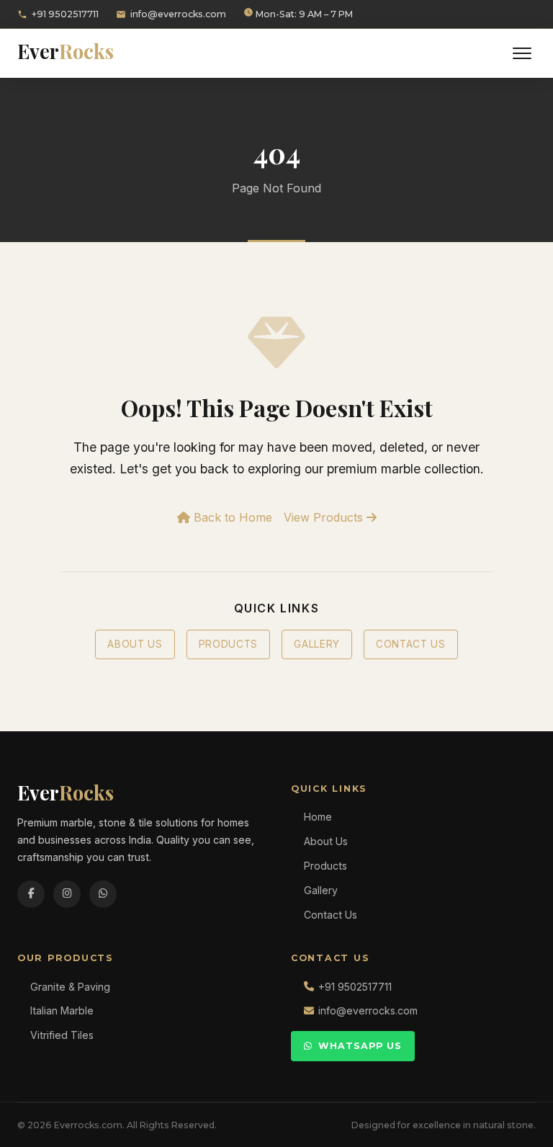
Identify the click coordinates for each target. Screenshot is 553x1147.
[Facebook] (31, 894)
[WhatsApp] (103, 894)
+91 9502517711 (65, 14)
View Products (325, 517)
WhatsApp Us (360, 1045)
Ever (65, 51)
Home (318, 817)
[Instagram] (67, 894)
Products (228, 644)
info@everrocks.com (178, 14)
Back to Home (231, 517)
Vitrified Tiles (62, 1035)
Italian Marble (62, 1010)
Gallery (317, 644)
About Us (134, 644)
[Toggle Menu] (522, 53)
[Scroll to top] (517, 1125)
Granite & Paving (70, 987)
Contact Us (411, 644)
